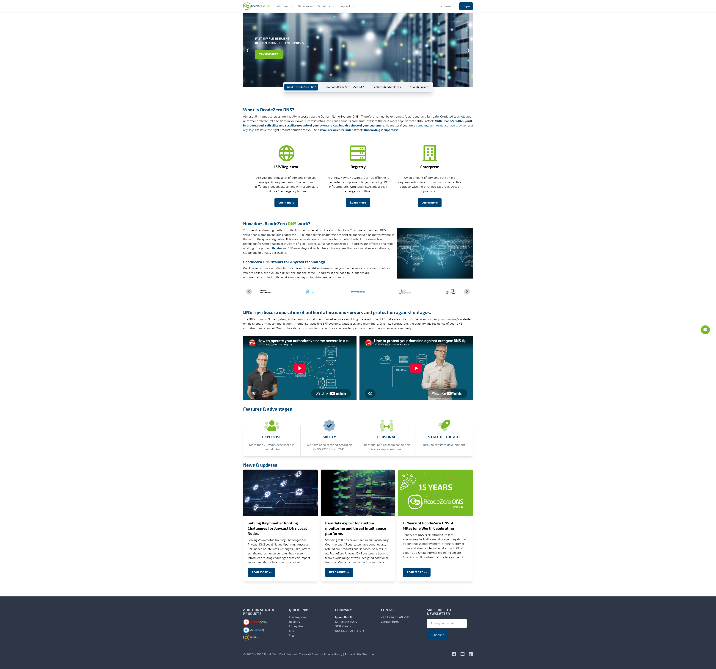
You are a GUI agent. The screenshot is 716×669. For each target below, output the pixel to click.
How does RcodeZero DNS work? (344, 87)
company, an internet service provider (441, 125)
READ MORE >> (261, 572)
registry (248, 130)
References (305, 6)
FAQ (291, 631)
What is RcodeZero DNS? (301, 87)
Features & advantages (387, 87)
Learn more (286, 202)
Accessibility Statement (361, 654)
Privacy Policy (333, 654)
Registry (294, 622)
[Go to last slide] (249, 292)
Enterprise (296, 626)
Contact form (390, 622)
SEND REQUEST (269, 57)
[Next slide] (467, 292)
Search (448, 6)
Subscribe (437, 635)
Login (466, 6)
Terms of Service (310, 654)
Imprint (292, 654)
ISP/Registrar (298, 617)
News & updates (419, 87)
